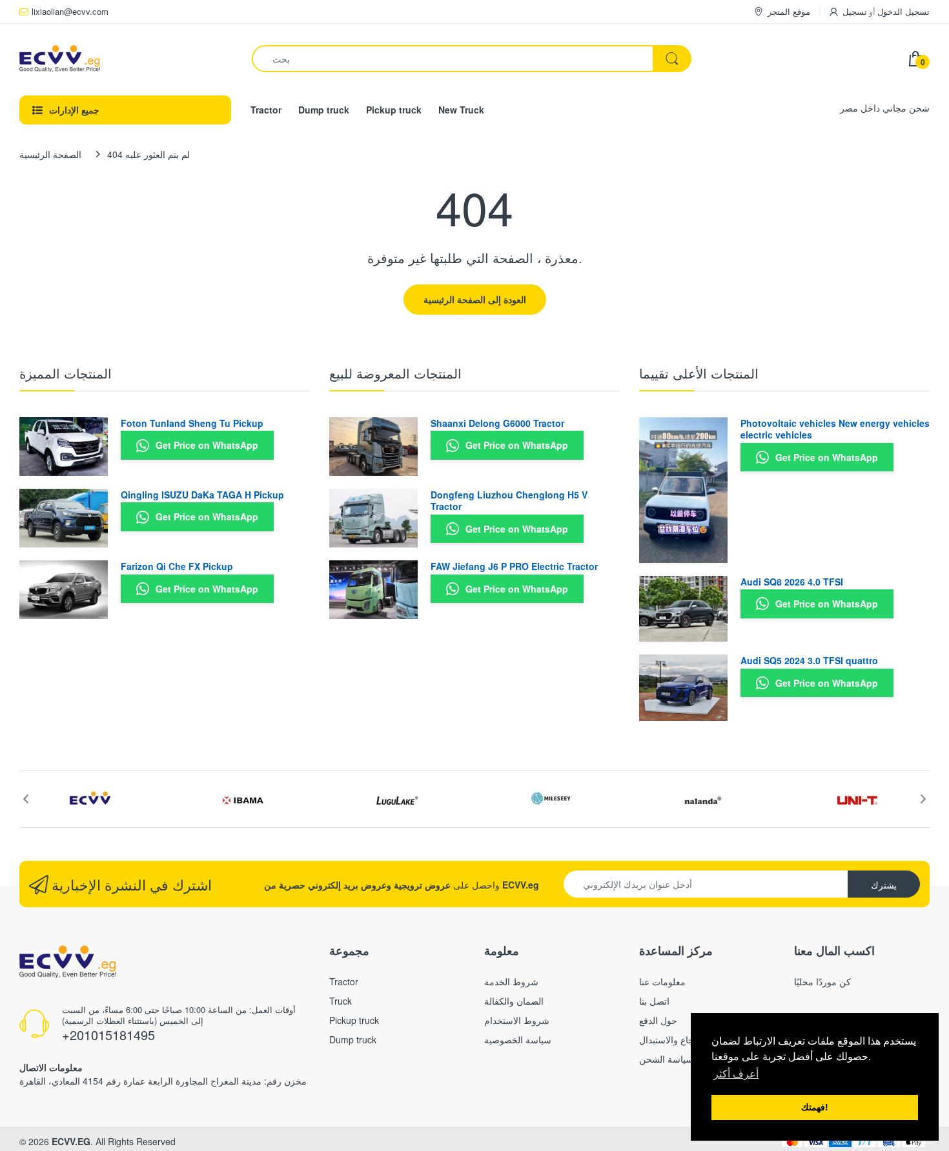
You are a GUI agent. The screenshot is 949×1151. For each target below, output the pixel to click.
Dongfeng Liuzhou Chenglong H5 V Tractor (509, 500)
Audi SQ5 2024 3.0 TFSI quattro (809, 660)
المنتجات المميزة (65, 373)
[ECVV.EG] (125, 58)
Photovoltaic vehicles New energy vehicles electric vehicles (835, 428)
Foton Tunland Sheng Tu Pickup (192, 423)
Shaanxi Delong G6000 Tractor (497, 423)
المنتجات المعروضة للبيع (395, 373)
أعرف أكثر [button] (736, 1073)
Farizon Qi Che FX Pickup (177, 566)
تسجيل (854, 11)
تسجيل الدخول (903, 11)
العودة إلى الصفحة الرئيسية (474, 299)
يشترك (884, 884)
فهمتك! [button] (814, 1107)
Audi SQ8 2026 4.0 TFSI (791, 581)
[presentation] (25, 799)
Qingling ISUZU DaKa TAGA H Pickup (202, 494)
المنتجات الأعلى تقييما (699, 373)
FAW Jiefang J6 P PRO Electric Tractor (514, 566)
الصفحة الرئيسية (50, 154)
